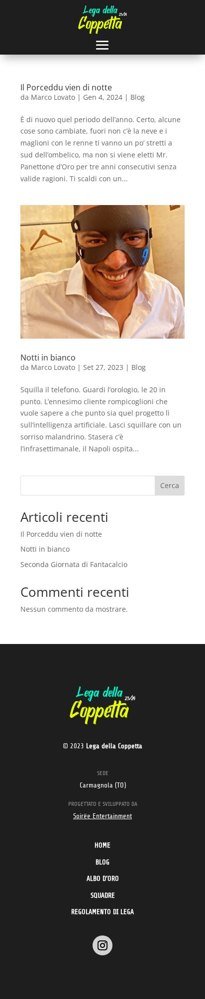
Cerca (169, 485)
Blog (137, 97)
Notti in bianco (48, 357)
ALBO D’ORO (103, 878)
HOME (102, 845)
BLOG (102, 862)
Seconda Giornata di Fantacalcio (73, 564)
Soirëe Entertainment (102, 816)
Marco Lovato (53, 97)
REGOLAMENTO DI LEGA (102, 912)
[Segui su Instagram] (102, 945)
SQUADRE (103, 895)
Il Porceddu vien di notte (66, 87)
